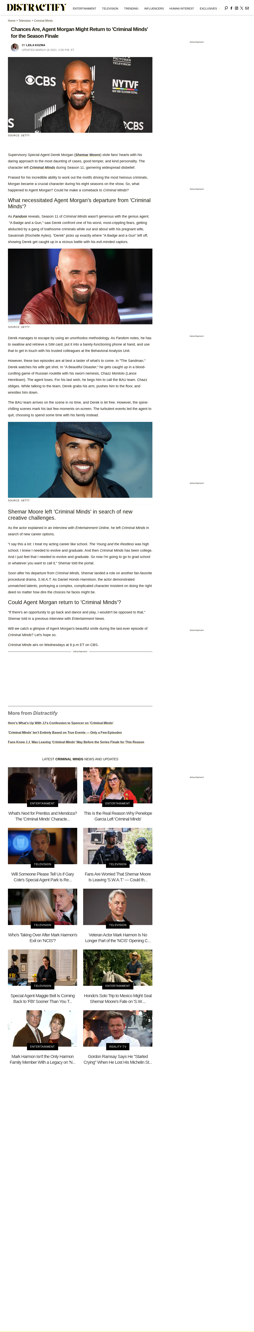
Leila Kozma (35, 45)
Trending (131, 8)
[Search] (226, 7)
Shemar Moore (87, 155)
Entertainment (84, 8)
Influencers (154, 8)
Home (11, 20)
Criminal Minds (43, 20)
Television (110, 8)
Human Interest (181, 8)
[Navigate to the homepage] (37, 7)
